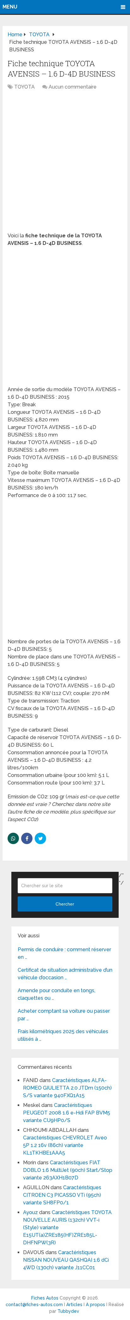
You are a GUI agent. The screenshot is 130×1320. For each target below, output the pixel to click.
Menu (10, 7)
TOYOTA (24, 87)
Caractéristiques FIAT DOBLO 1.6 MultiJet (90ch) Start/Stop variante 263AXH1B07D (67, 1170)
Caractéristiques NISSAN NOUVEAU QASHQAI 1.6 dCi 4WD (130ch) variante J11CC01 (66, 1260)
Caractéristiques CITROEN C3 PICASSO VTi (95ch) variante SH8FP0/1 (62, 1195)
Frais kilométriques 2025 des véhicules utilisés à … (63, 1035)
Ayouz (30, 1212)
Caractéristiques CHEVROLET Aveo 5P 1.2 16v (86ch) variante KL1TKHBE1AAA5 (65, 1145)
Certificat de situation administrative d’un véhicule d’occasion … (65, 974)
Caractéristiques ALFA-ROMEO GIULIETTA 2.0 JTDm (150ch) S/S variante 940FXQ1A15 (67, 1087)
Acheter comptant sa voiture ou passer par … (64, 1015)
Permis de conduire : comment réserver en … (64, 953)
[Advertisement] (65, 164)
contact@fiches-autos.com (34, 1304)
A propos (95, 1304)
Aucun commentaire (73, 87)
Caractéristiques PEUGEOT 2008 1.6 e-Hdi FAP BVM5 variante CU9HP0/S (66, 1112)
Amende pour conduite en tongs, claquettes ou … (56, 994)
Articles (74, 1304)
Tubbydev (68, 1311)
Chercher (65, 903)
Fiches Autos (44, 1297)
